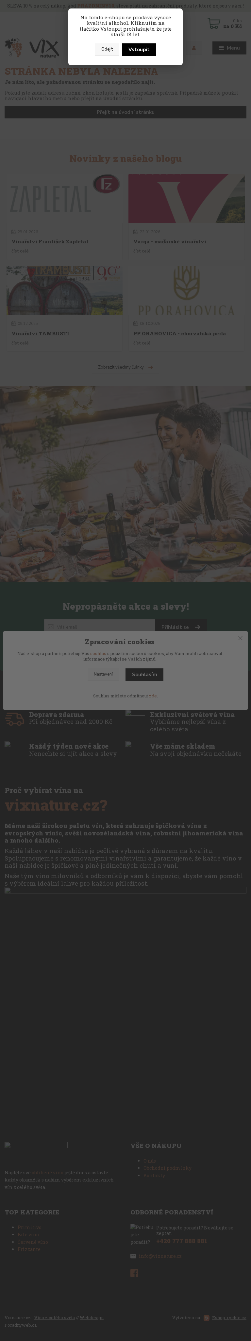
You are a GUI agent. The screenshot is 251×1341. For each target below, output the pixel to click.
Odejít (107, 49)
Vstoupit (139, 49)
